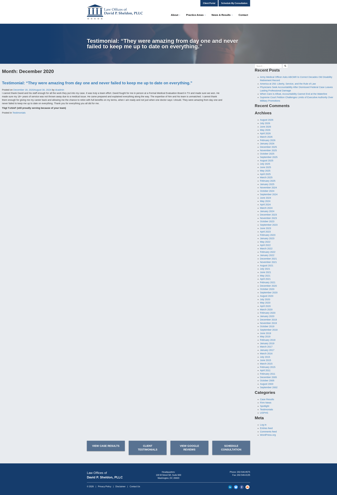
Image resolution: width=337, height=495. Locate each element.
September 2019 (268, 330)
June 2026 (265, 126)
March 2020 (266, 309)
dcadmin (59, 90)
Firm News (265, 402)
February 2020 (267, 313)
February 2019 (267, 340)
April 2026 (265, 133)
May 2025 (265, 170)
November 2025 (268, 150)
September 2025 (268, 157)
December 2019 (268, 319)
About (175, 15)
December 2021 (268, 258)
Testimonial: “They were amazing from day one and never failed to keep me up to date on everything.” (97, 83)
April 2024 (265, 204)
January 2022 (267, 255)
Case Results (267, 399)
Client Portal (209, 3)
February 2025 (267, 181)
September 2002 (268, 387)
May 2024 (265, 201)
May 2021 (265, 275)
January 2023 (267, 238)
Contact (243, 15)
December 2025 (268, 147)
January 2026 (267, 143)
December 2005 (268, 377)
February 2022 (267, 252)
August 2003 (266, 384)
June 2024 (265, 198)
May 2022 (265, 242)
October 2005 (267, 380)
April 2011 (265, 370)
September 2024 (268, 194)
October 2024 (267, 191)
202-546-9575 (243, 472)
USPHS (264, 412)
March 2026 (266, 137)
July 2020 (265, 299)
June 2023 (265, 228)
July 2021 (265, 269)
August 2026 (266, 120)
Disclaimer (120, 486)
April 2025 (265, 174)
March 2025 (266, 177)
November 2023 (268, 218)
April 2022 (265, 245)
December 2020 (268, 286)
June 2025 (265, 167)
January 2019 (267, 343)
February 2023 (267, 235)
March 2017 (266, 346)
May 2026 (265, 130)
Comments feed (268, 431)
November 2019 (268, 323)
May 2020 (265, 302)
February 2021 (267, 282)
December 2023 (268, 214)
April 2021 (265, 279)
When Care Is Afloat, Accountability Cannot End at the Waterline (293, 94)
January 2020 (267, 316)
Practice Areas (195, 15)
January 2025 (267, 184)
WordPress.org (268, 435)
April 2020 (265, 306)
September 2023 (268, 225)
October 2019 (267, 326)
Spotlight (264, 406)
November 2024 (268, 187)
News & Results (221, 15)
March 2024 (266, 208)
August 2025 (266, 160)
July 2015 (265, 357)
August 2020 (266, 296)
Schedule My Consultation (234, 3)
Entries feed (266, 428)
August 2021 (266, 265)
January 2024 (267, 211)
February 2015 (267, 367)
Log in (263, 424)
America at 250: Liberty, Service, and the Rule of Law (288, 83)
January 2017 (267, 350)
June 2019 (265, 333)
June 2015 (265, 360)
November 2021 (268, 262)
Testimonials (19, 112)
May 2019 (265, 336)
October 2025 (267, 153)
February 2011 (267, 374)
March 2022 (266, 248)
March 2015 (266, 363)
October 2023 (267, 221)
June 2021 (265, 272)
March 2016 (266, 353)
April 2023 (265, 231)
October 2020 (267, 289)
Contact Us (135, 486)
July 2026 (265, 123)
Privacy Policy (104, 486)
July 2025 (265, 164)
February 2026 (267, 140)
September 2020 (268, 292)
